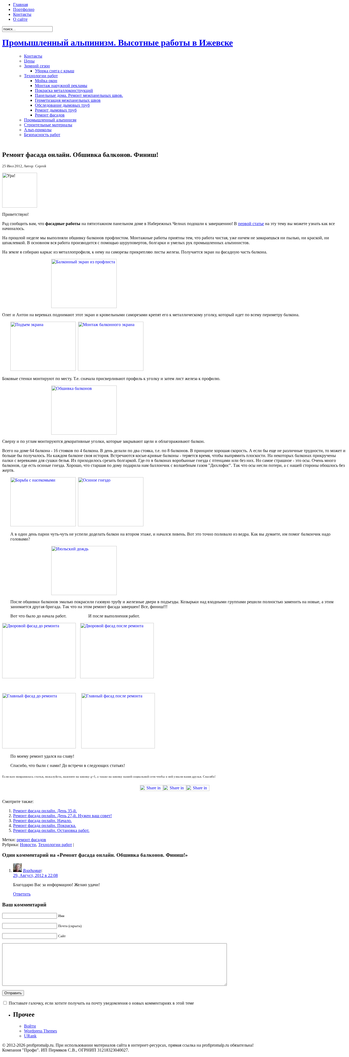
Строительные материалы (48, 125)
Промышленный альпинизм (50, 120)
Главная (20, 4)
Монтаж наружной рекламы (61, 85)
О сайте (20, 19)
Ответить (22, 894)
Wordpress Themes (40, 1031)
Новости (28, 844)
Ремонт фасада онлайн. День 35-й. (45, 810)
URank (30, 1036)
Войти (30, 1026)
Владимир (32, 870)
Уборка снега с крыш (54, 70)
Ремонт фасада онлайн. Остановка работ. (51, 830)
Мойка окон (46, 80)
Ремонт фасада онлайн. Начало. (42, 820)
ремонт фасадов (31, 839)
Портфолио (23, 9)
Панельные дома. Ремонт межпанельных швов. (79, 95)
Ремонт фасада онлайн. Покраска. (44, 825)
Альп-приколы (38, 129)
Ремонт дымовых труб (56, 110)
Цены (29, 61)
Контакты (22, 14)
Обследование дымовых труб (62, 105)
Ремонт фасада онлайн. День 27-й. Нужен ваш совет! (62, 815)
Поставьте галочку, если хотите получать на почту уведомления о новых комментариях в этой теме (101, 1003)
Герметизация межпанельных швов (68, 100)
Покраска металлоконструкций (64, 90)
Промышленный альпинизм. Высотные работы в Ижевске (117, 42)
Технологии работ (41, 75)
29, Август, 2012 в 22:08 (35, 875)
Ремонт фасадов (50, 115)
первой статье (251, 223)
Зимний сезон (37, 66)
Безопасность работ (42, 134)
